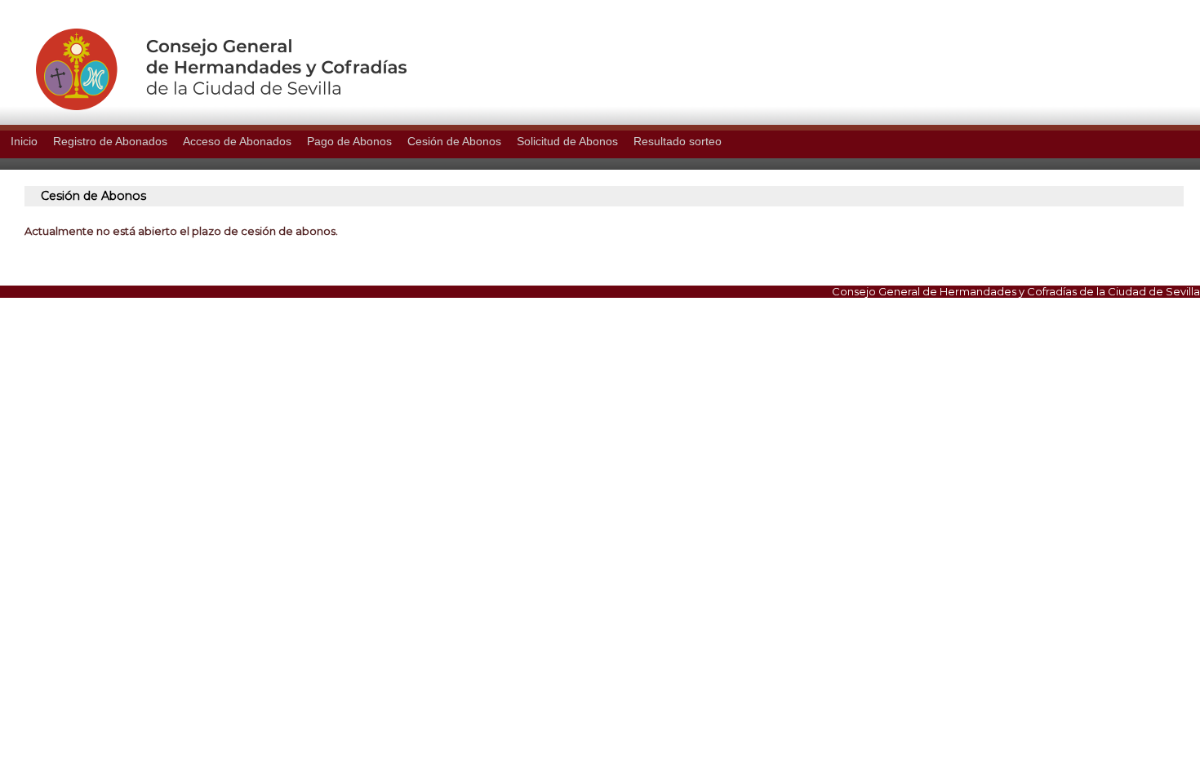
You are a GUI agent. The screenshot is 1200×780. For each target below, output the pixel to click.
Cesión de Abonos (454, 141)
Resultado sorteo (677, 141)
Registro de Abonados (110, 141)
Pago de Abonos (349, 141)
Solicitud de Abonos (567, 141)
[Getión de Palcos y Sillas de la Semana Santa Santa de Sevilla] (203, 106)
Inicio (24, 141)
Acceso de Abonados (237, 141)
